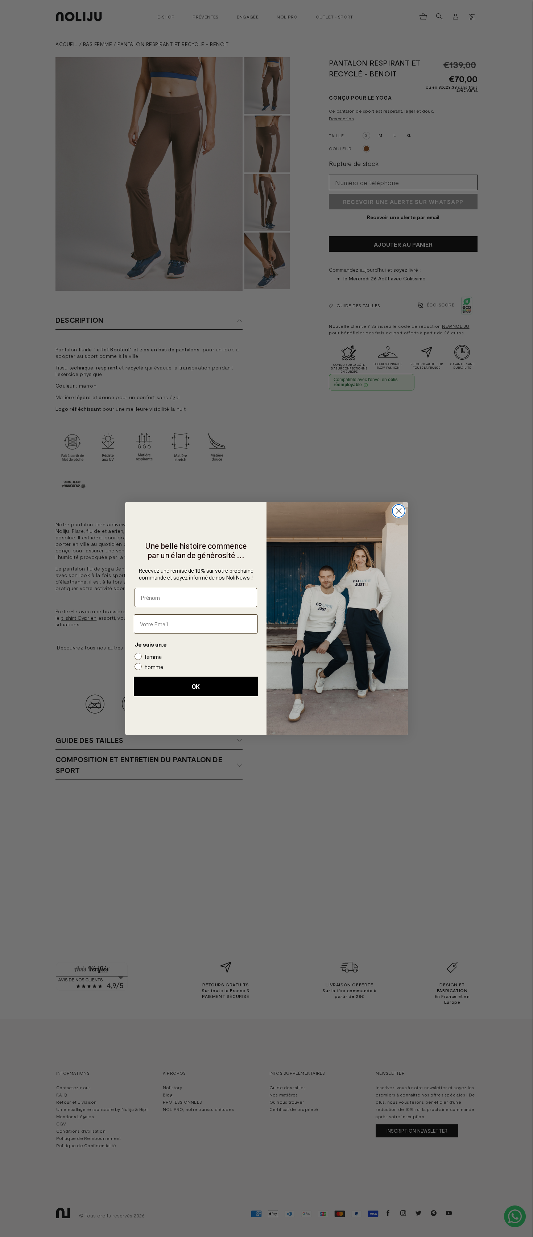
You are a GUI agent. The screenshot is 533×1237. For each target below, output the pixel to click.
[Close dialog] (398, 511)
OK (196, 686)
